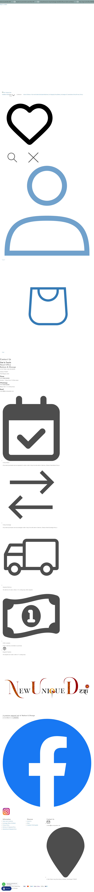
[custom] (47, 763)
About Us (29, 821)
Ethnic (28, 823)
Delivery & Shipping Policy (9, 827)
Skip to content (3, 4)
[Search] (47, 157)
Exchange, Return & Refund (9, 823)
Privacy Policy (6, 825)
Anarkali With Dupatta (32, 825)
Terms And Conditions (8, 821)
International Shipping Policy (9, 829)
